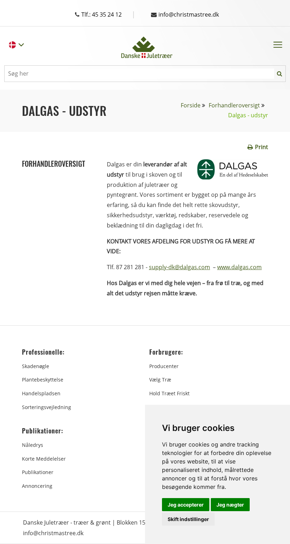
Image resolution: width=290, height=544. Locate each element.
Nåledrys (32, 445)
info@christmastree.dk (188, 14)
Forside (191, 105)
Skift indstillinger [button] (188, 519)
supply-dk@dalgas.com (179, 267)
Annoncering (37, 486)
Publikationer (37, 472)
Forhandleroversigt (234, 105)
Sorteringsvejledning (46, 407)
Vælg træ (160, 379)
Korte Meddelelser (44, 458)
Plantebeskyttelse (42, 379)
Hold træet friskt (169, 393)
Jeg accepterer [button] (186, 505)
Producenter (164, 366)
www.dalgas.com (239, 267)
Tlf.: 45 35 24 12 (108, 14)
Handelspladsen (41, 393)
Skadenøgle (35, 366)
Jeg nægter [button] (230, 505)
